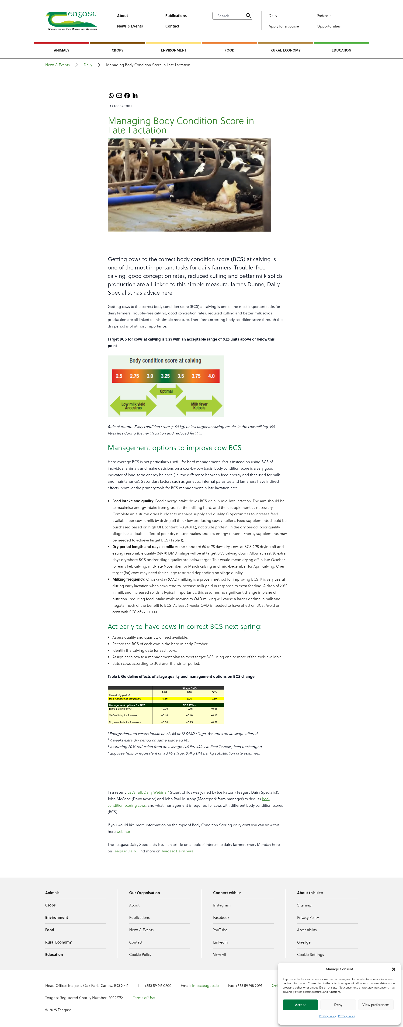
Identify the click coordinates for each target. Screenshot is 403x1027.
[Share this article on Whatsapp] (111, 95)
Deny (338, 1004)
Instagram (222, 905)
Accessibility (307, 929)
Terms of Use (144, 997)
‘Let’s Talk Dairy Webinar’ (148, 792)
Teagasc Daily (124, 851)
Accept (300, 1004)
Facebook (221, 917)
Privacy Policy (327, 1016)
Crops (117, 50)
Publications (176, 15)
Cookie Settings (310, 954)
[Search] (248, 16)
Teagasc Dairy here (177, 851)
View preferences (375, 1004)
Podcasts (324, 15)
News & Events (130, 26)
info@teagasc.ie (205, 985)
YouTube (220, 929)
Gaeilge (304, 942)
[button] (393, 969)
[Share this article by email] (119, 95)
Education (341, 50)
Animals (61, 50)
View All (219, 954)
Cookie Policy (140, 954)
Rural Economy (286, 50)
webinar (123, 831)
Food (230, 50)
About (122, 15)
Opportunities (329, 26)
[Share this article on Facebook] (127, 95)
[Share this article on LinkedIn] (135, 95)
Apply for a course (284, 26)
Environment (173, 50)
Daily (273, 15)
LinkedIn (220, 942)
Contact (172, 26)
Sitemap (304, 905)
